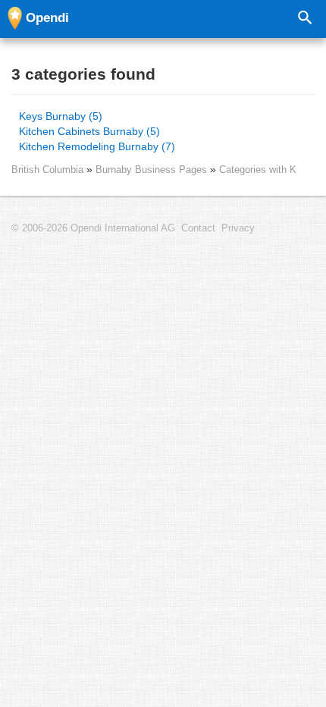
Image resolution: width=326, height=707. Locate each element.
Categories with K (257, 169)
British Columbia (47, 169)
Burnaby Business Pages (153, 169)
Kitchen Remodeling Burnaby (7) (97, 146)
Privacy (238, 228)
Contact (198, 228)
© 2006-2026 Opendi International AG (93, 228)
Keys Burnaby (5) (60, 116)
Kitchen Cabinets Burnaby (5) (89, 131)
